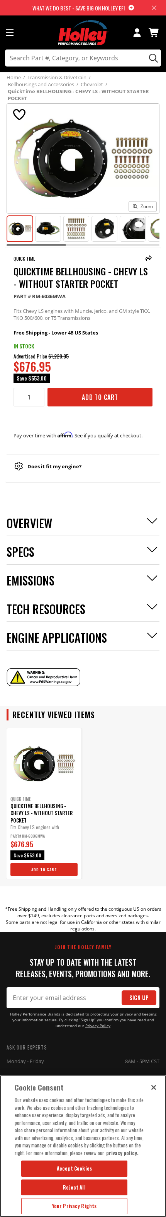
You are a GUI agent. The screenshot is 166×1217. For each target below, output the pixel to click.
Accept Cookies (74, 1168)
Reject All (74, 1187)
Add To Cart (100, 397)
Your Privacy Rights (74, 1206)
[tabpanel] (44, 803)
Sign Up (139, 997)
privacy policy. (122, 1153)
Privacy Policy (97, 1025)
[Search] (152, 58)
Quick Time (24, 258)
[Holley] (83, 32)
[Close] (153, 1087)
